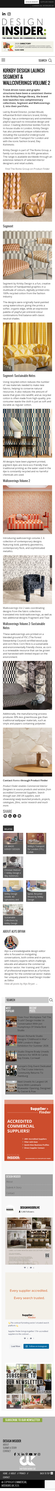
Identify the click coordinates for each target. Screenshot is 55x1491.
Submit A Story (13, 1190)
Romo (16, 783)
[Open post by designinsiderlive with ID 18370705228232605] (29, 1298)
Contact (10, 1196)
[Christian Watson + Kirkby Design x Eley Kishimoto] (13, 865)
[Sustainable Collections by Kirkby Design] (13, 912)
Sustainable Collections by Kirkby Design (11, 923)
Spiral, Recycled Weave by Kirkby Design (35, 899)
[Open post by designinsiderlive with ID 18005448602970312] (29, 1243)
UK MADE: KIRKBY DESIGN (12, 850)
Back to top (45, 1476)
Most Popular (10, 1012)
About (9, 1184)
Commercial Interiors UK (43, 6)
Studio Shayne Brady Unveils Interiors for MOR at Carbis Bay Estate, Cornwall (33, 1058)
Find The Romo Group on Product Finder (27, 171)
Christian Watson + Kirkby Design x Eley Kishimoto (12, 875)
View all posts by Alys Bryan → (21, 986)
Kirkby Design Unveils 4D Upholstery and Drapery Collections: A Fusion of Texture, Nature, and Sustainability (12, 899)
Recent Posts (32, 1012)
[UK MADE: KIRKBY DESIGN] (13, 841)
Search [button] (50, 63)
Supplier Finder (47, 2)
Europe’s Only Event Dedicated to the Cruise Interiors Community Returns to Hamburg (34, 1073)
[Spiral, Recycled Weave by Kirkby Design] (36, 889)
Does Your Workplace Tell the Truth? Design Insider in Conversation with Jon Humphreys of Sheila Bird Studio (34, 1026)
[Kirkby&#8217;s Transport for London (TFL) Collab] (36, 841)
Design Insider (32, 2)
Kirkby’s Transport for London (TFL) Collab (36, 852)
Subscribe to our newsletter (22, 1423)
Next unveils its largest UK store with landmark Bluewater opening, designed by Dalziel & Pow (33, 1089)
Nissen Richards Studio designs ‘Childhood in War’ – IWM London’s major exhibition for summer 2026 (33, 1043)
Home (5, 1476)
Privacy (22, 1476)
